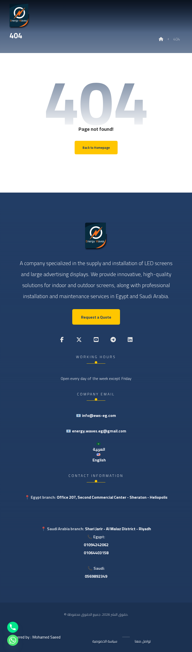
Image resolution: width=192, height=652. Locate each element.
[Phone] (12, 627)
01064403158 (96, 552)
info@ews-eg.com (99, 415)
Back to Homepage (96, 147)
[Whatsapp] (12, 640)
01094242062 (96, 544)
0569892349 (96, 576)
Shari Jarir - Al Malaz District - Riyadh (118, 528)
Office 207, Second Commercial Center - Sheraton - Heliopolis (112, 497)
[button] (62, 339)
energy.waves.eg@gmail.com (99, 431)
